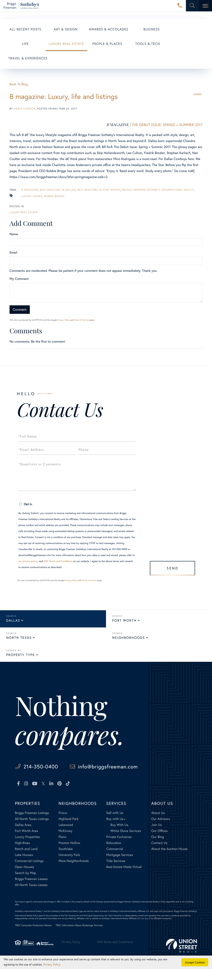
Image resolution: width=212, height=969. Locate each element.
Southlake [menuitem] (66, 849)
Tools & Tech (147, 44)
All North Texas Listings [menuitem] (32, 819)
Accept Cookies (195, 962)
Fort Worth (124, 620)
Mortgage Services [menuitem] (119, 855)
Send (172, 568)
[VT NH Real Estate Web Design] (181, 945)
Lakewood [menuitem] (66, 825)
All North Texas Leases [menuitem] (31, 885)
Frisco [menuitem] (63, 813)
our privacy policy (27, 561)
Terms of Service (81, 320)
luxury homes (32, 196)
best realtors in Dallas (58, 189)
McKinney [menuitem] (65, 831)
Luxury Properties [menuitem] (27, 837)
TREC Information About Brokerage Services (79, 925)
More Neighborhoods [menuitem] (74, 861)
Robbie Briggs (54, 196)
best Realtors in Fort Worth (98, 189)
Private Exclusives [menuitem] (119, 837)
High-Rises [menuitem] (22, 843)
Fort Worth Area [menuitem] (26, 831)
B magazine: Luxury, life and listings (64, 96)
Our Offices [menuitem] (159, 831)
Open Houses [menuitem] (24, 867)
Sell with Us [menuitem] (114, 813)
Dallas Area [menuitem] (23, 825)
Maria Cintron (24, 108)
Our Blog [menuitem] (157, 837)
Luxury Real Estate (66, 44)
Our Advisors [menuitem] (160, 819)
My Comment (19, 279)
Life (25, 44)
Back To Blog (19, 84)
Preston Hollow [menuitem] (69, 843)
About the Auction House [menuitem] (169, 849)
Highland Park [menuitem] (68, 819)
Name (14, 234)
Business (151, 29)
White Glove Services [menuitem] (125, 831)
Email (13, 252)
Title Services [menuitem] (115, 861)
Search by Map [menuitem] (25, 873)
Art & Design (66, 29)
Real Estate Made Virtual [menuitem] (124, 867)
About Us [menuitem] (158, 813)
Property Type (20, 655)
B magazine (30, 189)
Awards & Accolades (108, 29)
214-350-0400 (180, 6)
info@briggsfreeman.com (108, 766)
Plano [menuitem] (62, 837)
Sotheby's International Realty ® (29, 911)
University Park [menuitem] (69, 855)
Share (197, 94)
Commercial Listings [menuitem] (29, 861)
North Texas (19, 638)
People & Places (107, 44)
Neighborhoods (128, 638)
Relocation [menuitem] (113, 843)
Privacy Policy (64, 320)
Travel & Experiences (27, 58)
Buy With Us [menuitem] (119, 825)
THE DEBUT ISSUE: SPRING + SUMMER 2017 (167, 124)
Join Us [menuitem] (156, 825)
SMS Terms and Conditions (58, 561)
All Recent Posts (25, 29)
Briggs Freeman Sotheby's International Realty (158, 189)
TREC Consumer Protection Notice (33, 925)
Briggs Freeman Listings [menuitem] (32, 813)
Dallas (13, 620)
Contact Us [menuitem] (159, 843)
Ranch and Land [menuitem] (26, 849)
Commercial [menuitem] (114, 849)
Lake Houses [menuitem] (24, 855)
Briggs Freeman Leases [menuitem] (31, 879)
